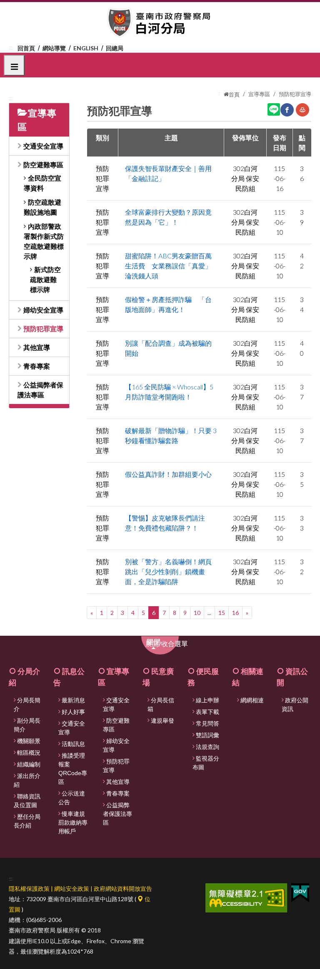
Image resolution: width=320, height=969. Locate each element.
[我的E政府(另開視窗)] (300, 891)
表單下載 (207, 712)
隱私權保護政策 (29, 888)
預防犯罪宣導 (43, 328)
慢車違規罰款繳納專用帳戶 (73, 822)
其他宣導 (36, 347)
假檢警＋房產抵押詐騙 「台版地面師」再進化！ (168, 304)
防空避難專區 (43, 165)
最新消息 (73, 700)
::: (10, 47)
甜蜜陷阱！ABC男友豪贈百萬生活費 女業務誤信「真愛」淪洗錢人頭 (168, 266)
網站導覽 (54, 48)
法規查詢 (207, 746)
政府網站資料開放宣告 (123, 888)
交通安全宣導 (43, 146)
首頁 (234, 94)
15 (221, 612)
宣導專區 (259, 94)
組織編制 (28, 764)
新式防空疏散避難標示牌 (45, 279)
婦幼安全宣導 (43, 310)
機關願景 (28, 741)
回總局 (114, 48)
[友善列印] (302, 109)
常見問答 (207, 723)
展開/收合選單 (171, 646)
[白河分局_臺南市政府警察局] (159, 23)
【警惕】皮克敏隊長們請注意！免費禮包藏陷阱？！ (165, 523)
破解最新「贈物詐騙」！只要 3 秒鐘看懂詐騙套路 (171, 435)
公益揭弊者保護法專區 (117, 814)
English (85, 48)
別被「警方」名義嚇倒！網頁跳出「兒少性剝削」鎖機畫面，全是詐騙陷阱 (168, 571)
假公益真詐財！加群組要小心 (168, 474)
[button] (14, 65)
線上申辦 (207, 700)
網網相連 (252, 700)
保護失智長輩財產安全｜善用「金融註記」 (168, 173)
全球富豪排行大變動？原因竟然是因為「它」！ (168, 217)
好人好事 (73, 712)
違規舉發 (162, 720)
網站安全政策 (71, 888)
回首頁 (26, 48)
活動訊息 (73, 744)
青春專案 (36, 366)
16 (235, 612)
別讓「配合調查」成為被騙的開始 (168, 348)
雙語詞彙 (207, 735)
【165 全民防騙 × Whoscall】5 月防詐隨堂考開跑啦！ (169, 392)
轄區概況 (28, 752)
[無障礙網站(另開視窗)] (246, 896)
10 (197, 612)
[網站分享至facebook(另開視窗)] (287, 109)
